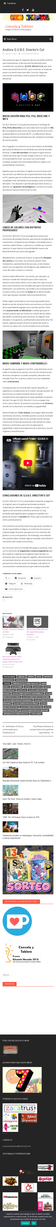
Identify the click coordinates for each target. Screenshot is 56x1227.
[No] (52, 1219)
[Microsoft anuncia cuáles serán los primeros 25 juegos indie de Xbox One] (13, 649)
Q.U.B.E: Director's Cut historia (36, 697)
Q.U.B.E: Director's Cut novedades (18, 700)
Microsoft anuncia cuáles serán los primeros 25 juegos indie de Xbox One (12, 659)
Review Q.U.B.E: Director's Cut (16, 714)
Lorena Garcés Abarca (30, 53)
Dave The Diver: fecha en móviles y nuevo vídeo (22, 799)
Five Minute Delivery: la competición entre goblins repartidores (41, 729)
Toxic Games (36, 714)
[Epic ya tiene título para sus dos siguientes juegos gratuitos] (37, 622)
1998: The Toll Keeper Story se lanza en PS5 (21, 817)
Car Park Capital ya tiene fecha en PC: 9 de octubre (24, 762)
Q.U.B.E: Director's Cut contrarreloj (28, 693)
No (34, 1223)
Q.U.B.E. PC (22, 690)
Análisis (21, 677)
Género (31, 677)
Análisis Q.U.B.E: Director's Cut (26, 683)
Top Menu (11, 3)
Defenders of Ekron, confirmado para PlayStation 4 (13, 729)
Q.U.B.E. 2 (38, 687)
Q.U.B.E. (28, 687)
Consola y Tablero (19, 26)
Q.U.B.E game (17, 687)
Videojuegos (21, 680)
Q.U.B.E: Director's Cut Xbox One (35, 710)
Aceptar (25, 1223)
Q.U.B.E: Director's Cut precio (26, 704)
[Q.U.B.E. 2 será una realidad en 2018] (13, 622)
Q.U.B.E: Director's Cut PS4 (31, 707)
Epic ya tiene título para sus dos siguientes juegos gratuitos (37, 632)
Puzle (39, 677)
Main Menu (12, 39)
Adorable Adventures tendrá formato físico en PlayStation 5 (27, 781)
